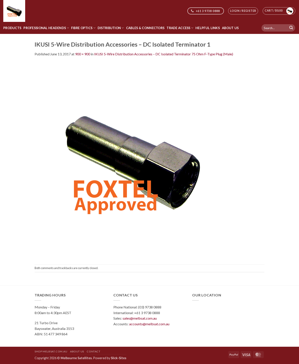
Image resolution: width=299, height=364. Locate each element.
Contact (93, 351)
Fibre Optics (81, 28)
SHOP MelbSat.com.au (51, 351)
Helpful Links (207, 28)
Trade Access (178, 28)
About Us (230, 28)
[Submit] (291, 28)
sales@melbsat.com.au (140, 318)
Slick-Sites (118, 358)
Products (12, 28)
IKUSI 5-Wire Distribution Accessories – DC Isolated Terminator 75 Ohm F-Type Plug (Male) (163, 54)
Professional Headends (44, 28)
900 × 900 (82, 54)
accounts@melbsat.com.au (149, 324)
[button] (243, 10)
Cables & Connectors (145, 28)
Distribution (109, 28)
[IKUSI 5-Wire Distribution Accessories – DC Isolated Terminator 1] (133, 160)
